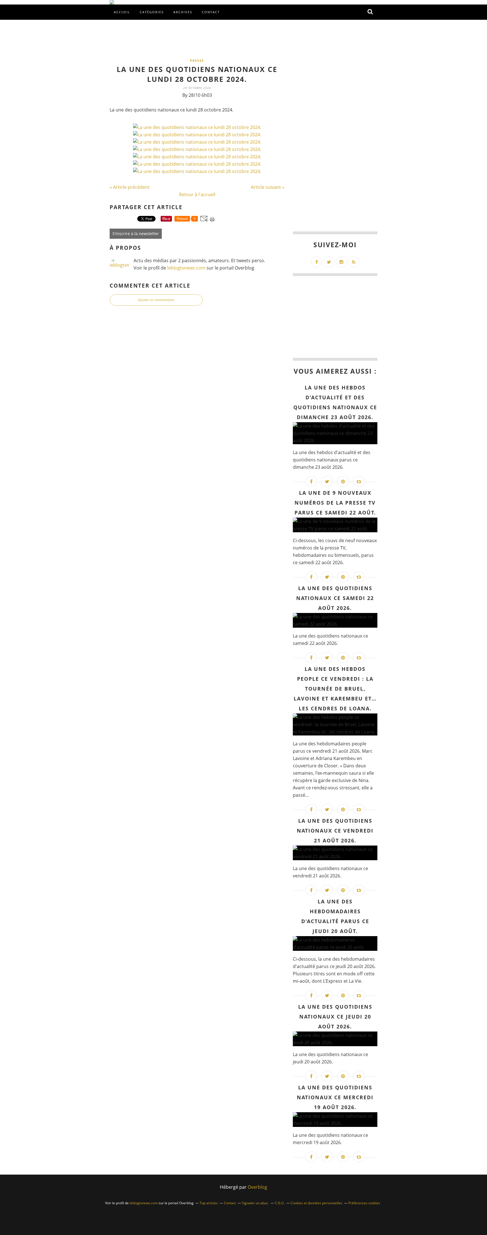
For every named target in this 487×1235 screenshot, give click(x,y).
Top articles (209, 1203)
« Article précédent (130, 187)
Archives (182, 12)
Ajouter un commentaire (156, 300)
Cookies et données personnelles (316, 1203)
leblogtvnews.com (187, 268)
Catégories (152, 12)
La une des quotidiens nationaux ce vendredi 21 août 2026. (335, 830)
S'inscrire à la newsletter (135, 233)
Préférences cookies (364, 1203)
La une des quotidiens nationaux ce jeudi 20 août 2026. (335, 1016)
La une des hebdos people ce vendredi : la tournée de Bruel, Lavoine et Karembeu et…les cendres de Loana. (335, 688)
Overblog (257, 1187)
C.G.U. (280, 1203)
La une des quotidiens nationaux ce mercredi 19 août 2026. (335, 1097)
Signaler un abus (255, 1203)
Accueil (122, 12)
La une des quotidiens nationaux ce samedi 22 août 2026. (335, 598)
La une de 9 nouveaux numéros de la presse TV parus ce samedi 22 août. (335, 502)
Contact (211, 12)
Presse (197, 60)
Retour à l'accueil (197, 194)
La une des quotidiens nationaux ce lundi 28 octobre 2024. (197, 74)
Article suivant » (267, 187)
